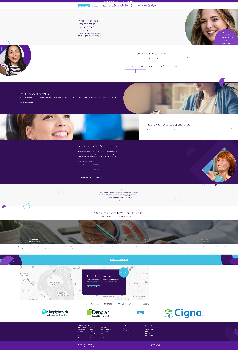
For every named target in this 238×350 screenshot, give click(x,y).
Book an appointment (86, 177)
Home (79, 14)
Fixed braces (92, 331)
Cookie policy (147, 331)
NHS (102, 333)
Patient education (104, 337)
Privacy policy (148, 333)
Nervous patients (93, 333)
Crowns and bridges (97, 169)
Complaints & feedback (149, 329)
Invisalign (82, 164)
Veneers (81, 169)
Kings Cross (105, 1)
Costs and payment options (26, 102)
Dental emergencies (97, 171)
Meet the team (129, 71)
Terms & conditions (149, 335)
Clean (120, 6)
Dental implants (104, 327)
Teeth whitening (96, 164)
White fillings (82, 166)
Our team (133, 5)
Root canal (82, 171)
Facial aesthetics (81, 331)
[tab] (91, 286)
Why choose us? (88, 14)
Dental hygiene (81, 329)
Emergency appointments (106, 329)
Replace (111, 6)
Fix (104, 6)
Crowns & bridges (82, 327)
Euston (123, 1)
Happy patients (141, 71)
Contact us (97, 177)
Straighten (96, 6)
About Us (142, 5)
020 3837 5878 (112, 1)
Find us (125, 327)
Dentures (94, 166)
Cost (127, 5)
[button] (97, 5)
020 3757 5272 (129, 1)
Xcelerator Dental (155, 345)
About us (82, 14)
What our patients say (153, 5)
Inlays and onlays (104, 331)
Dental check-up (93, 327)
